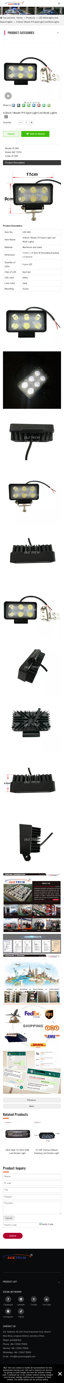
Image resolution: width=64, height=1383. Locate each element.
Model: (8, 148)
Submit (12, 1236)
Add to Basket (37, 133)
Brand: (8, 152)
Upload (8, 1218)
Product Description (15, 162)
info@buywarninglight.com (23, 1356)
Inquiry (11, 133)
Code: (8, 156)
